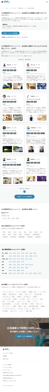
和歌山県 (31, 264)
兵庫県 (22, 264)
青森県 (14, 253)
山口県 (12, 8)
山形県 (30, 253)
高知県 (22, 270)
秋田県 (26, 253)
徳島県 (10, 270)
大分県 (26, 273)
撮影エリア (7, 8)
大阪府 (18, 264)
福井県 (22, 259)
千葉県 (26, 256)
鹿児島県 (35, 273)
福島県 (34, 253)
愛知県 (18, 261)
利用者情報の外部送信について (9, 378)
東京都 (30, 256)
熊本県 (22, 273)
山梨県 (26, 259)
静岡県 (14, 261)
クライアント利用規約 (7, 364)
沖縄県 (39, 273)
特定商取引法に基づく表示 (8, 372)
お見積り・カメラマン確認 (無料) (24, 336)
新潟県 (10, 259)
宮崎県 (30, 273)
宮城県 (22, 253)
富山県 (14, 259)
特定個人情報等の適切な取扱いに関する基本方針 (12, 375)
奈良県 (26, 264)
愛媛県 (18, 270)
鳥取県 (10, 267)
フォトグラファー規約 (7, 367)
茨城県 (10, 256)
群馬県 (18, 256)
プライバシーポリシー (7, 369)
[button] (6, 218)
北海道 (10, 253)
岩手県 (18, 253)
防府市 (15, 8)
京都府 (14, 264)
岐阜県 (10, 261)
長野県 (30, 259)
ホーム (3, 8)
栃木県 (14, 256)
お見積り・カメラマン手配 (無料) (10, 33)
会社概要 (5, 356)
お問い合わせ (6, 358)
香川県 (14, 270)
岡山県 (18, 267)
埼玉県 (22, 256)
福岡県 (10, 273)
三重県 (22, 261)
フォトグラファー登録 (7, 353)
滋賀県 (10, 264)
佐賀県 (14, 273)
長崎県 (18, 273)
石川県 (18, 259)
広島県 (22, 267)
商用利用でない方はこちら (8, 380)
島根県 (14, 267)
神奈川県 (35, 256)
